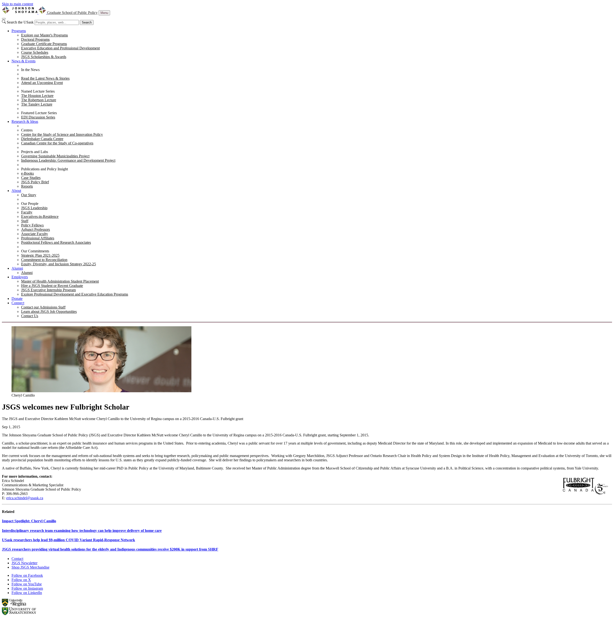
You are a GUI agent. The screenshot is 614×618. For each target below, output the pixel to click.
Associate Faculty (34, 234)
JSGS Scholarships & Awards (43, 57)
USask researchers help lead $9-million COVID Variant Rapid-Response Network (68, 540)
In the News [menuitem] (30, 70)
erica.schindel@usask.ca (24, 498)
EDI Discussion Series (38, 117)
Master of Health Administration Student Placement (60, 281)
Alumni (17, 268)
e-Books (27, 173)
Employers (20, 277)
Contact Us (29, 316)
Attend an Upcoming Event (42, 83)
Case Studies (31, 178)
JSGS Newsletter (24, 563)
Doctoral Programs (35, 39)
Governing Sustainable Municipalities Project (55, 156)
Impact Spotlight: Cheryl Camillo (29, 521)
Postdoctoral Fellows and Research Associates (56, 242)
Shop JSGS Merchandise (30, 567)
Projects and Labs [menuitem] (34, 152)
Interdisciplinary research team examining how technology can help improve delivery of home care (82, 531)
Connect (18, 303)
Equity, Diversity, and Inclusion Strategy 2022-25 (58, 264)
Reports (27, 186)
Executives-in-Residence (40, 216)
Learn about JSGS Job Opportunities (49, 311)
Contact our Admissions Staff (43, 307)
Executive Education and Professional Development (60, 48)
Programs (19, 31)
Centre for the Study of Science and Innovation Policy (62, 134)
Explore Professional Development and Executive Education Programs (74, 294)
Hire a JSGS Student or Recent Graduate (52, 286)
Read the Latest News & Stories (45, 78)
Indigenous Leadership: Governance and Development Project (68, 160)
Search (87, 22)
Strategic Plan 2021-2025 (40, 255)
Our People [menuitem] (29, 204)
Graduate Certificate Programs (44, 44)
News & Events (23, 61)
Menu (104, 13)
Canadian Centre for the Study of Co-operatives (57, 143)
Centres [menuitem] (27, 130)
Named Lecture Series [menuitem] (38, 91)
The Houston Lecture (37, 96)
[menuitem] (312, 44)
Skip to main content (17, 4)
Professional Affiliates (37, 238)
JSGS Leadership (34, 208)
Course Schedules (34, 52)
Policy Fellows (32, 225)
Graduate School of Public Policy (72, 13)
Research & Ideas (25, 121)
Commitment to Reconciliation (44, 260)
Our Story (28, 195)
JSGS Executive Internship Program (48, 290)
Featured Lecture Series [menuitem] (39, 113)
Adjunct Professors (35, 229)
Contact (17, 559)
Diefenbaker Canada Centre (42, 139)
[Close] (4, 18)
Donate (17, 299)
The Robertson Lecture (38, 100)
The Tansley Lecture (36, 104)
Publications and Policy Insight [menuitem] (44, 169)
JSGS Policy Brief (35, 182)
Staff (24, 221)
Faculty (26, 212)
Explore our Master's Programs (44, 35)
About (16, 191)
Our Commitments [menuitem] (35, 251)
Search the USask (20, 22)
